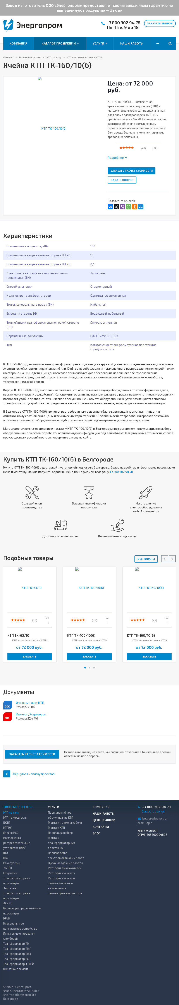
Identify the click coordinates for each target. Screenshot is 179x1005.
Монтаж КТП (56, 827)
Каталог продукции (59, 43)
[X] (116, 206)
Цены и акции (104, 820)
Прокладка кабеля (60, 832)
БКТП (6, 822)
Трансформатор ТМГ (17, 948)
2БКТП (7, 868)
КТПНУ (7, 827)
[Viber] (122, 206)
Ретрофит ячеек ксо (61, 878)
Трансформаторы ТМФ (18, 964)
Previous (9, 124)
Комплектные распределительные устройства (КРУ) (16, 843)
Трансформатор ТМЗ (17, 953)
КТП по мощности (15, 817)
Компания (18, 43)
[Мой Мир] (140, 206)
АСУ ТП (7, 903)
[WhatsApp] (128, 206)
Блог (96, 833)
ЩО (5, 853)
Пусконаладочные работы (65, 863)
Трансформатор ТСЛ (16, 958)
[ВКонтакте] (110, 206)
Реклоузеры (11, 863)
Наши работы (132, 43)
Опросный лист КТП (30, 702)
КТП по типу (11, 812)
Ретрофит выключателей (64, 868)
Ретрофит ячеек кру (61, 873)
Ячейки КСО (11, 832)
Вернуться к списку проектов (34, 774)
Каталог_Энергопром (31, 714)
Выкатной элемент (15, 969)
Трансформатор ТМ (16, 943)
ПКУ (5, 858)
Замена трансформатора (65, 893)
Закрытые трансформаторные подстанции (16, 893)
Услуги (99, 43)
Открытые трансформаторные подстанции (16, 878)
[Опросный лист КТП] (7, 705)
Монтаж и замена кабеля (65, 822)
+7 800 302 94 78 (123, 22)
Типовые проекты (18, 807)
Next (98, 124)
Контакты (101, 827)
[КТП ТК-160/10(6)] (52, 128)
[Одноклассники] (134, 206)
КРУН (6, 918)
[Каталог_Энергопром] (7, 716)
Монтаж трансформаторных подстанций (61, 843)
